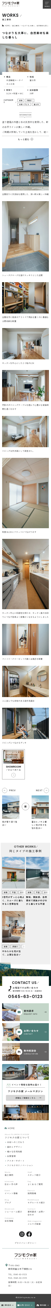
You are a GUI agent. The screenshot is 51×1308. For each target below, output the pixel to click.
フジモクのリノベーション (20, 1165)
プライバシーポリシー (25, 1242)
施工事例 (15, 25)
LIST (25, 806)
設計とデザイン (14, 1147)
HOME (7, 25)
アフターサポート (16, 1160)
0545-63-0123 (25, 996)
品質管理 (11, 1156)
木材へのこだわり (16, 1142)
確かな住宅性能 (14, 1151)
